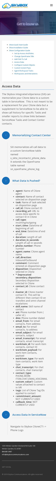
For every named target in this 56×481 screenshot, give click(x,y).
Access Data (19, 62)
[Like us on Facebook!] (13, 467)
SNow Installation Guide (18, 47)
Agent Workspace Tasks (23, 71)
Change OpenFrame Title (24, 56)
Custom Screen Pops (22, 68)
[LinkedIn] (21, 467)
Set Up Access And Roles (24, 53)
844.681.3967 (7, 451)
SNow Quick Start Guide (18, 45)
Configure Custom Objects (24, 65)
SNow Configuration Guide (19, 50)
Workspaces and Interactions (26, 73)
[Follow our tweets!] (17, 467)
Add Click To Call (20, 59)
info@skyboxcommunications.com (15, 454)
